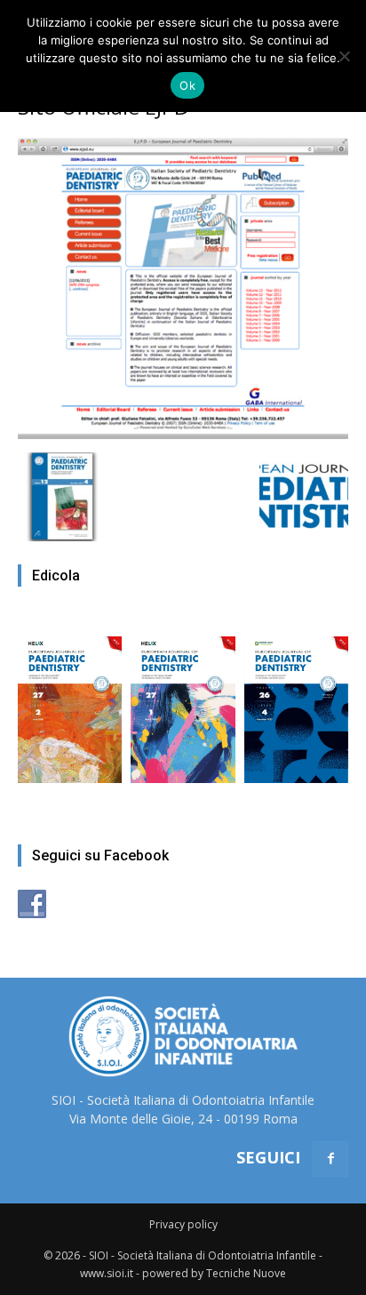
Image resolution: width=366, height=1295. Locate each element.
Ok (187, 85)
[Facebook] (330, 1159)
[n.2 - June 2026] (70, 701)
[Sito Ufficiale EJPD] (183, 434)
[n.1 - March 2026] (183, 701)
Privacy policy (183, 1224)
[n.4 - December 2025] (296, 701)
